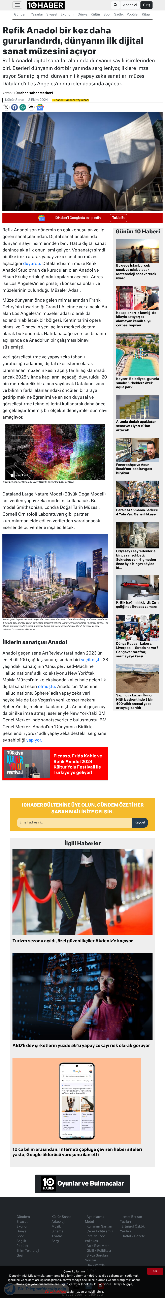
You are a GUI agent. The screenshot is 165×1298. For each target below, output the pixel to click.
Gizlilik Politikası (99, 1250)
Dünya (83, 14)
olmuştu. (47, 687)
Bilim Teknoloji (27, 1250)
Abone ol (130, 5)
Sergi (56, 1241)
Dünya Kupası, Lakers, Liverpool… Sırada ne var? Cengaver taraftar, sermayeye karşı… (137, 650)
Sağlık (119, 14)
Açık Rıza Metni (98, 1246)
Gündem (21, 14)
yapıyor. (34, 740)
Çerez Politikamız (100, 1231)
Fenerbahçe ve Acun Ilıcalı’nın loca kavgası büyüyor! (134, 469)
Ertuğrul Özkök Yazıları (132, 1229)
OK (155, 1271)
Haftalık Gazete (133, 1236)
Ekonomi (67, 14)
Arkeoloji (58, 1222)
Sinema (57, 1231)
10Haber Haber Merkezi (33, 93)
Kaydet (140, 822)
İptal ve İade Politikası (95, 1239)
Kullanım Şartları (99, 1226)
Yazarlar (37, 14)
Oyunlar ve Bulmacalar (90, 1184)
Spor (107, 14)
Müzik (56, 1226)
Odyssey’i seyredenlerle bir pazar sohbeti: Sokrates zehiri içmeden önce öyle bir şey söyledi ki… (136, 560)
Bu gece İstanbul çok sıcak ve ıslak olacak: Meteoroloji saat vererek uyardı (136, 272)
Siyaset (51, 14)
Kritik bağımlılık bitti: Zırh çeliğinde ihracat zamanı (137, 605)
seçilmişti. (91, 660)
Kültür (95, 14)
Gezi (19, 1255)
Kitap (146, 14)
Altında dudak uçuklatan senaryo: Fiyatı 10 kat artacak (136, 426)
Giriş (146, 5)
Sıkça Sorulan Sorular (96, 1258)
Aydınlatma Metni (94, 1219)
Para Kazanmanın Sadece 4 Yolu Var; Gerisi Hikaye (137, 512)
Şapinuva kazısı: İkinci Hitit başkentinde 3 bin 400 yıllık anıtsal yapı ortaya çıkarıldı (134, 702)
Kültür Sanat (14, 100)
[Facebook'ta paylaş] (14, 107)
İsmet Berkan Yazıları (131, 1219)
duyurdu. (32, 264)
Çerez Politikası (56, 1291)
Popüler (133, 14)
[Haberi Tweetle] (6, 107)
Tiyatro (57, 1236)
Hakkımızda (96, 1265)
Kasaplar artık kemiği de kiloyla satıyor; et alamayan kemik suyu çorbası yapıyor (136, 319)
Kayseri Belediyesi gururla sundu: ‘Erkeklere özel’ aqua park (137, 383)
